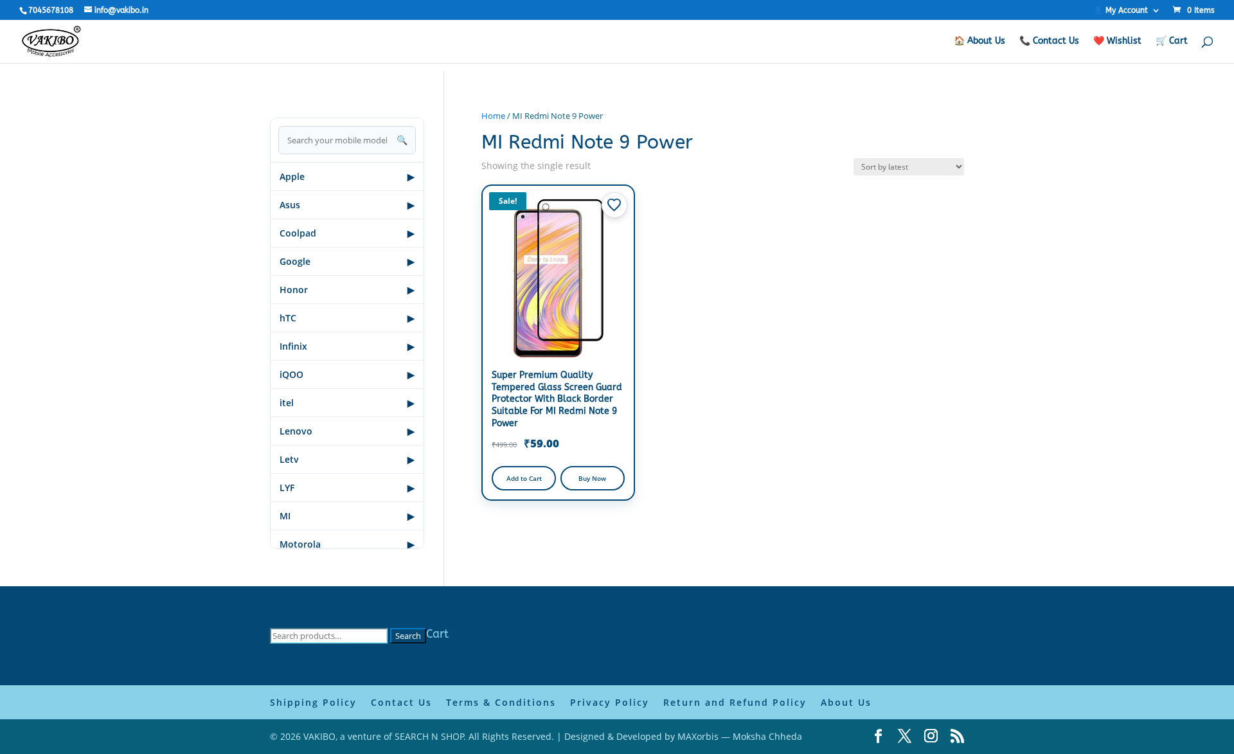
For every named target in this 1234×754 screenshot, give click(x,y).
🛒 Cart (1172, 41)
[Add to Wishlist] (614, 205)
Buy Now (592, 478)
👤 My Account (1120, 10)
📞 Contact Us (1049, 41)
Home (493, 115)
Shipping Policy (313, 702)
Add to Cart (524, 478)
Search (408, 636)
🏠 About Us (979, 41)
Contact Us (401, 702)
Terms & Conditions (501, 702)
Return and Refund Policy (735, 702)
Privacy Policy (609, 702)
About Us (846, 702)
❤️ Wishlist (1117, 41)
